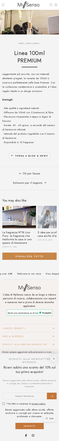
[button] (51, 5)
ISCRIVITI (29, 426)
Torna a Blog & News (31, 155)
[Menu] (3, 5)
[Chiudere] (54, 358)
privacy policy (38, 403)
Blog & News (32, 43)
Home (21, 43)
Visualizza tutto (29, 256)
